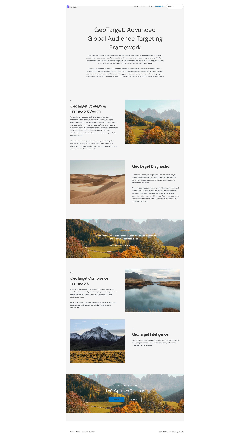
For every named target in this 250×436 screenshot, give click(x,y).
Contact (92, 432)
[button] (162, 6)
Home (72, 432)
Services (85, 432)
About (78, 432)
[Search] (182, 6)
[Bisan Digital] (72, 6)
